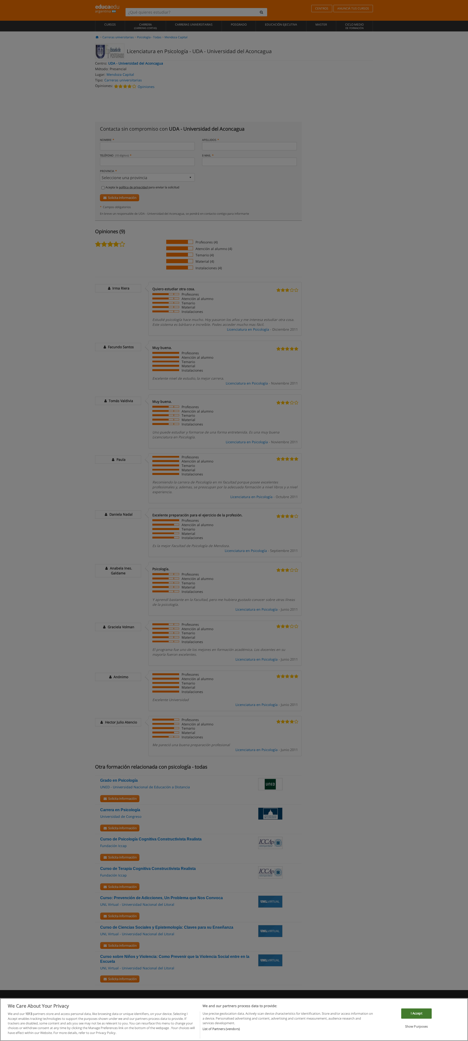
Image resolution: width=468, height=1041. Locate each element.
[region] (234, 1019)
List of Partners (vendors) (221, 1029)
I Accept (416, 1013)
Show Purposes (416, 1026)
